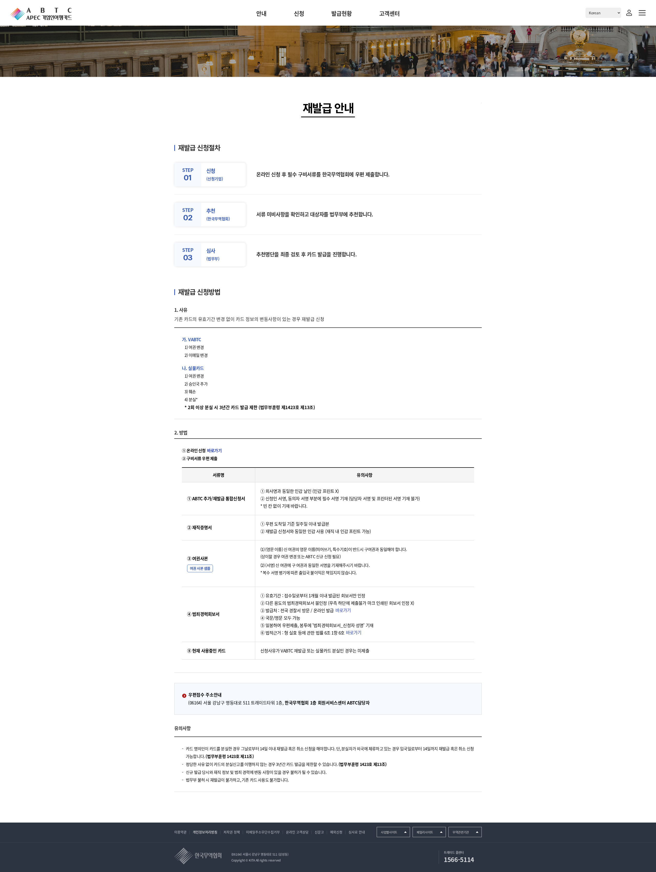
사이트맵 (642, 13)
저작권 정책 (231, 831)
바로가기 (214, 450)
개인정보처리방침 (205, 831)
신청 (299, 13)
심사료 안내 (356, 831)
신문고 (319, 831)
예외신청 (336, 831)
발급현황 (341, 13)
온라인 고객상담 (297, 831)
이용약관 (180, 831)
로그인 (629, 12)
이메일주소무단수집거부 (263, 831)
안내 (261, 13)
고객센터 (389, 13)
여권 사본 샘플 (200, 568)
